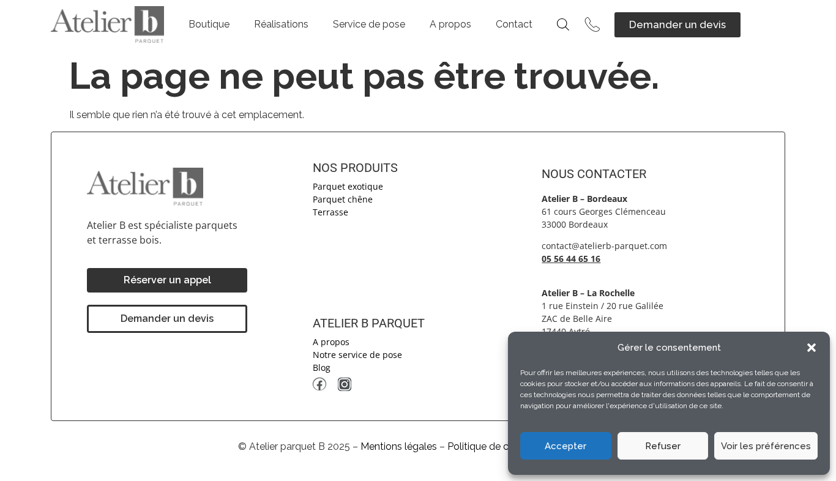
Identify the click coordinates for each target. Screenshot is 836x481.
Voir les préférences (766, 446)
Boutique (209, 24)
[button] (811, 347)
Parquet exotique (348, 186)
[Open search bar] (563, 24)
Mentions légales (398, 446)
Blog (321, 367)
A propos (450, 24)
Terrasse (330, 212)
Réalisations (281, 24)
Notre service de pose (357, 354)
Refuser (663, 446)
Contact (514, 24)
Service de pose (369, 24)
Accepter (565, 446)
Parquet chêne (343, 199)
